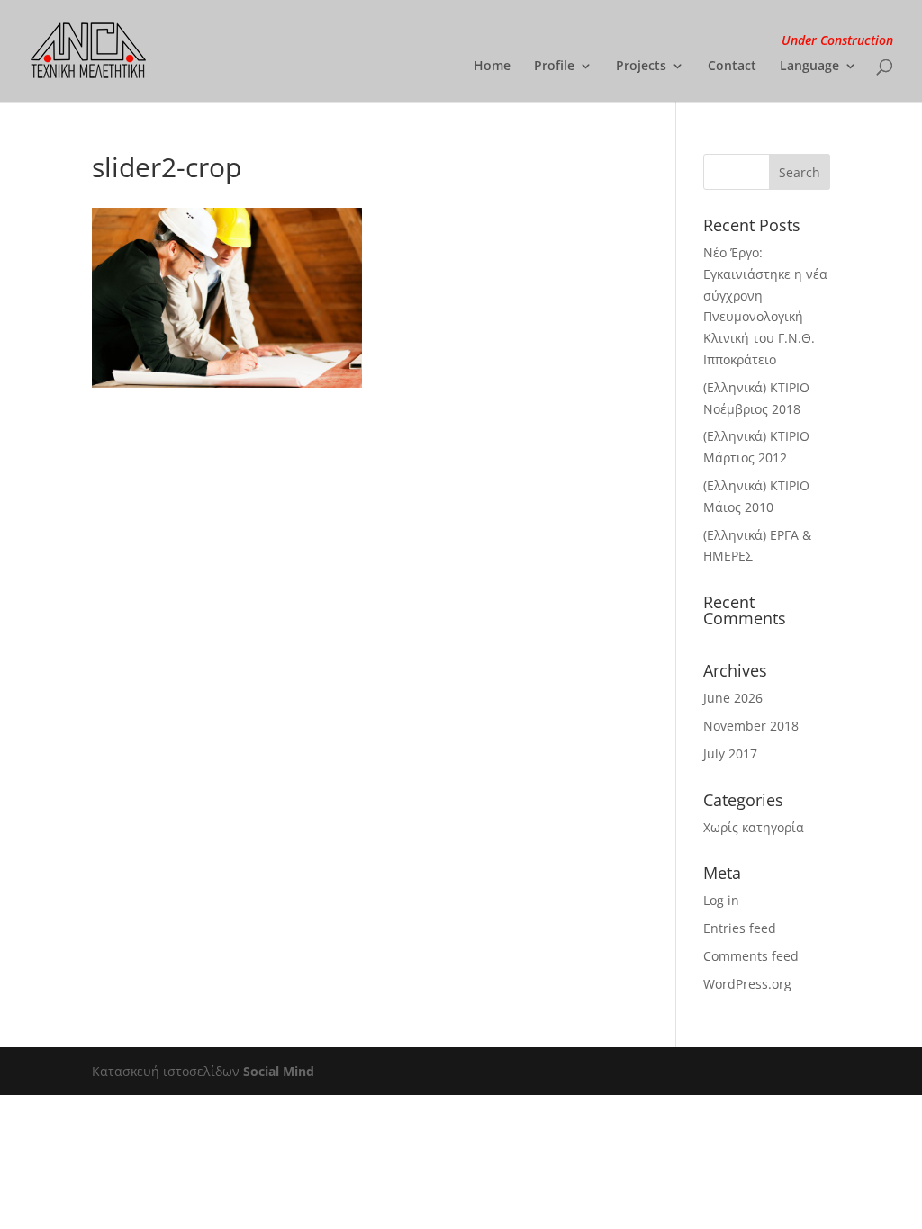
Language (809, 66)
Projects (641, 66)
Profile (554, 66)
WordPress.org (747, 983)
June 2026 (733, 697)
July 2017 (730, 753)
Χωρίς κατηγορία (753, 827)
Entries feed (739, 928)
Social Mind (278, 1071)
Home (492, 66)
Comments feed (751, 955)
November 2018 (751, 725)
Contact (732, 66)
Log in (721, 900)
